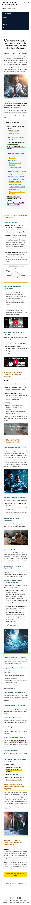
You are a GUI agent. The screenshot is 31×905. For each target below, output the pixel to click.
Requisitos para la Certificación (16, 176)
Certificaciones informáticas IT (10, 3)
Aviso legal (6, 900)
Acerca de (6, 28)
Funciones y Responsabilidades (16, 153)
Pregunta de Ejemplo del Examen (17, 174)
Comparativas (7, 13)
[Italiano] (20, 898)
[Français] (17, 898)
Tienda (5, 24)
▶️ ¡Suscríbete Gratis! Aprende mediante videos (16, 874)
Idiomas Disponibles (14, 189)
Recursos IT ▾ (6, 21)
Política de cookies (23, 900)
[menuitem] (15, 13)
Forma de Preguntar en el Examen (17, 171)
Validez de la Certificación (15, 181)
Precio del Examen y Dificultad (16, 179)
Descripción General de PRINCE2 (17, 151)
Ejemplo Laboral (13, 160)
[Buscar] (25, 2)
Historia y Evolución (14, 130)
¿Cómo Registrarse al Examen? (17, 186)
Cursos (5, 17)
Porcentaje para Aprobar (15, 184)
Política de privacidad (14, 900)
